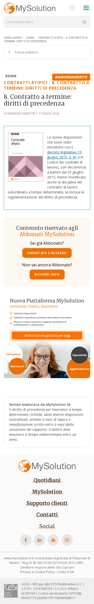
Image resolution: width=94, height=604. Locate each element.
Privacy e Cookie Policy (37, 572)
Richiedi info (47, 274)
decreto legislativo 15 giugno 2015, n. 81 (64, 154)
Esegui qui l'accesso (47, 253)
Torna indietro (26, 52)
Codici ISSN (65, 572)
